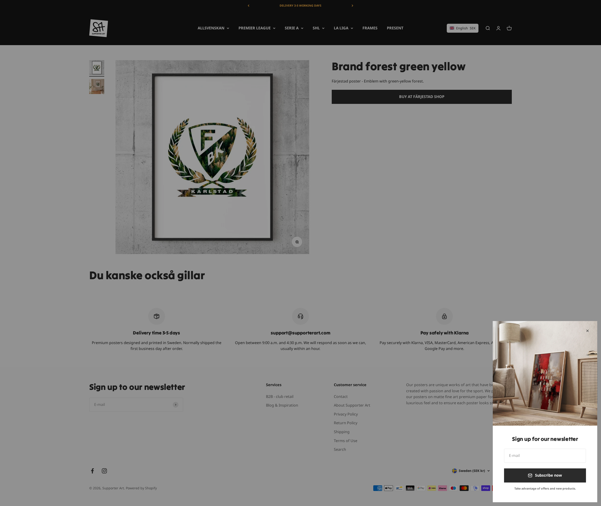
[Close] (587, 331)
